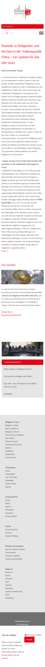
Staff (7, 582)
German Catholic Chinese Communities (15, 551)
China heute (10, 467)
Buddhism (9, 451)
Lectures (8, 532)
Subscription (10, 474)
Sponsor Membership (13, 591)
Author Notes (10, 483)
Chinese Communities (14, 546)
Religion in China (12, 422)
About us (9, 569)
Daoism (8, 447)
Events (8, 526)
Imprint (8, 487)
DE (2, 33)
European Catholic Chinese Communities (13, 557)
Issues (7, 470)
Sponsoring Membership (11, 315)
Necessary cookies (34, 635)
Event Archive (10, 457)
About (7, 503)
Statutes (8, 585)
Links (7, 594)
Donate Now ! (6, 312)
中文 (12, 33)
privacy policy (7, 655)
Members (9, 578)
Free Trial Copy (11, 477)
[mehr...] (4, 251)
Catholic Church (11, 441)
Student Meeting (11, 536)
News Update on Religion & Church (12, 430)
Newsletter (9, 480)
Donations (9, 513)
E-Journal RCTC (11, 497)
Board (7, 575)
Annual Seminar (11, 529)
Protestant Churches (13, 444)
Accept (29, 639)
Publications (10, 454)
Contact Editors (11, 516)
